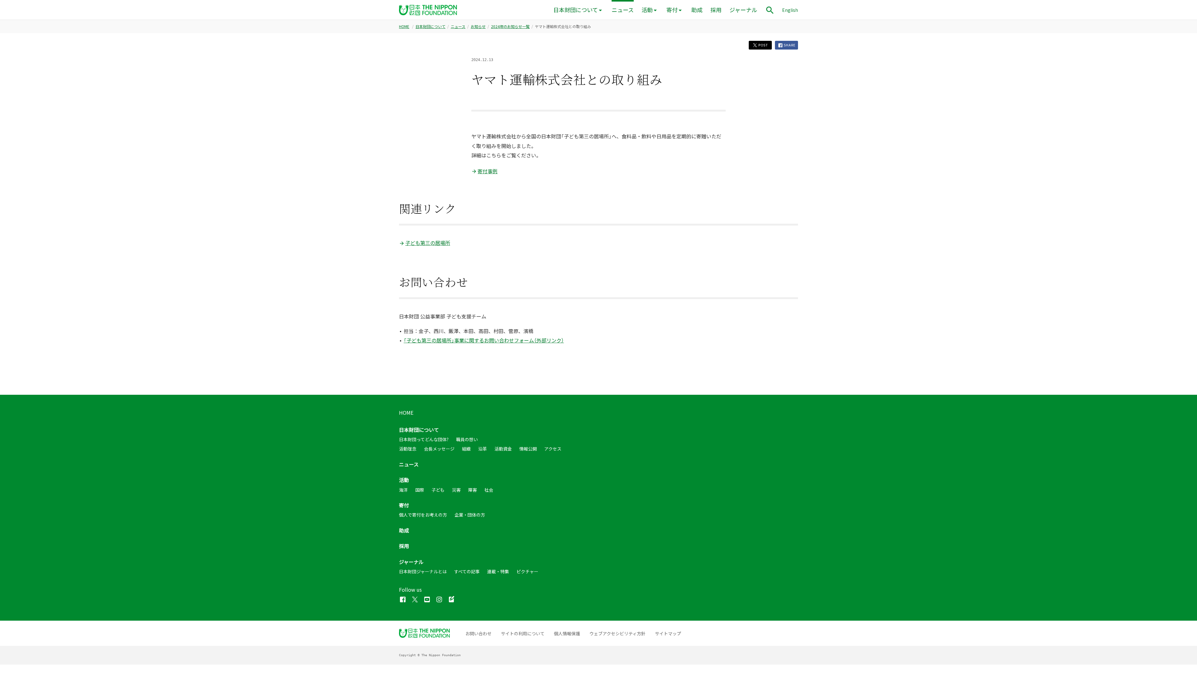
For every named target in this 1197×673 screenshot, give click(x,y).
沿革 (482, 449)
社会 (488, 490)
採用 (716, 10)
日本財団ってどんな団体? (424, 439)
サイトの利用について (523, 633)
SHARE (789, 45)
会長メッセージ (439, 449)
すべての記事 (467, 571)
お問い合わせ (478, 633)
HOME (404, 26)
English (790, 10)
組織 (466, 449)
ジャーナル (743, 10)
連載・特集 (498, 571)
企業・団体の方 (469, 515)
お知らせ (478, 26)
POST (762, 45)
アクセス (552, 449)
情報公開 (528, 449)
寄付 (672, 10)
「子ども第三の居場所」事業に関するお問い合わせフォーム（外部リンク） (484, 340)
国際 (419, 490)
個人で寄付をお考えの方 (423, 515)
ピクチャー (527, 571)
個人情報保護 (567, 633)
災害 (456, 490)
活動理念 (407, 449)
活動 (647, 10)
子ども (438, 490)
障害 (472, 490)
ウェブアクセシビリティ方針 (617, 633)
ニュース (623, 10)
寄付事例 (488, 171)
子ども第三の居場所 (427, 242)
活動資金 (503, 449)
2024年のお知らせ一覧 (510, 26)
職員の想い (467, 439)
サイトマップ (668, 633)
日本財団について (575, 10)
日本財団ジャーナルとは (423, 571)
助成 (697, 10)
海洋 (403, 490)
